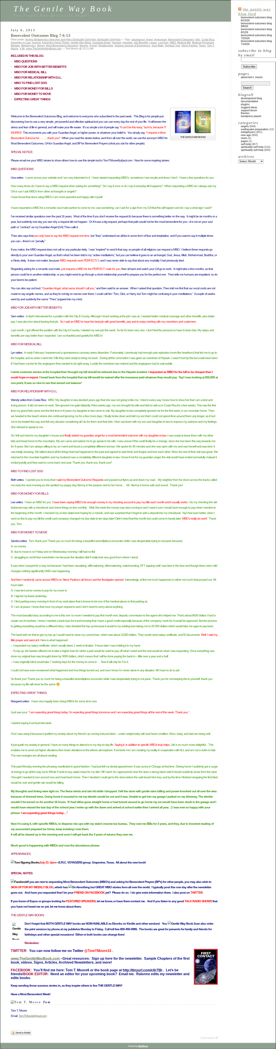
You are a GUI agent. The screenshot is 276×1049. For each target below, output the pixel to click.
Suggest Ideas (249, 107)
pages (244, 141)
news (244, 138)
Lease (153, 42)
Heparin (116, 42)
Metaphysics (41, 39)
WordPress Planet (251, 116)
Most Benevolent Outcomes (62, 45)
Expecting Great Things (55, 42)
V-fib (22, 48)
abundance (138, 39)
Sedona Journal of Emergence (132, 45)
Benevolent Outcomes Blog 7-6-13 (40, 35)
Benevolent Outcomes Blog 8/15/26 (256, 19)
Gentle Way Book (81, 42)
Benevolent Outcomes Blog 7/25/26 (256, 37)
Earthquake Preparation (254, 129)
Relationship (105, 45)
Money (41, 45)
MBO (173, 42)
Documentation (249, 101)
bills (197, 39)
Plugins (245, 104)
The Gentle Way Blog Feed (254, 11)
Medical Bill (184, 42)
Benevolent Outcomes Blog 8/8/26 (256, 25)
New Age (54, 39)
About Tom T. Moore (252, 77)
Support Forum (249, 110)
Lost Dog (163, 42)
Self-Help (66, 39)
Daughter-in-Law (20, 42)
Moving (84, 45)
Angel (149, 39)
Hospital (127, 42)
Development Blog (251, 98)
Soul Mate (157, 45)
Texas (202, 45)
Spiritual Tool (172, 45)
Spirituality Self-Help (84, 39)
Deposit (36, 42)
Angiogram (160, 39)
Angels (29, 39)
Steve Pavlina (189, 45)
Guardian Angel (101, 42)
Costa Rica (207, 39)
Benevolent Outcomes (181, 39)
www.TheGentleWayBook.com (43, 48)
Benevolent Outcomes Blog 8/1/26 (256, 31)
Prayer (93, 45)
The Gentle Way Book (63, 8)
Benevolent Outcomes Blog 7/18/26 (256, 43)
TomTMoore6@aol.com (33, 1016)
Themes (245, 113)
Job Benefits (141, 42)
